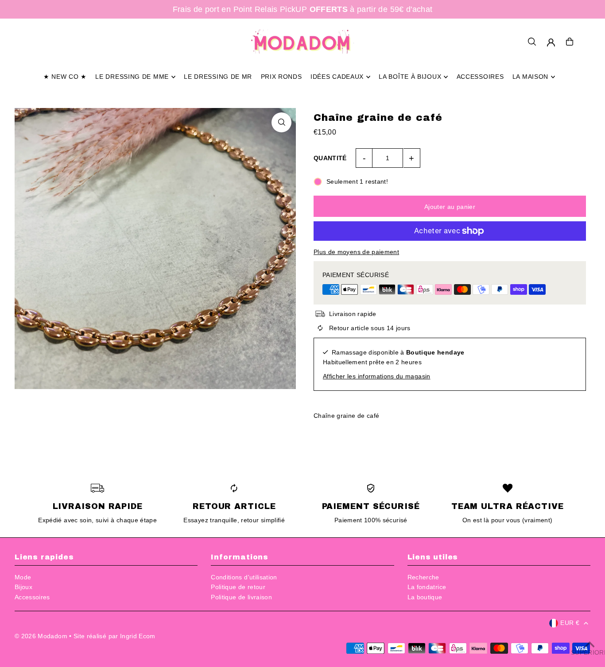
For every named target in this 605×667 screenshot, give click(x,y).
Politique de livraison (241, 597)
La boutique (424, 597)
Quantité (330, 158)
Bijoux (23, 586)
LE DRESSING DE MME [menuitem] (132, 77)
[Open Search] (532, 42)
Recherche (423, 577)
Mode (23, 577)
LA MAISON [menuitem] (530, 77)
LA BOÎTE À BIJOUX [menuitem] (410, 77)
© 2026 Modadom (41, 636)
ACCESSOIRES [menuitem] (480, 77)
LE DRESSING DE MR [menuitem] (218, 77)
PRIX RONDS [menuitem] (281, 77)
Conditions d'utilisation (244, 577)
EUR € (569, 622)
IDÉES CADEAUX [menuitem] (337, 77)
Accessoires (32, 597)
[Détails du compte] (551, 42)
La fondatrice (426, 586)
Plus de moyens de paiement (356, 251)
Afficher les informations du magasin (376, 376)
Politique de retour (238, 586)
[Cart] (569, 42)
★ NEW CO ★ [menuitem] (65, 77)
